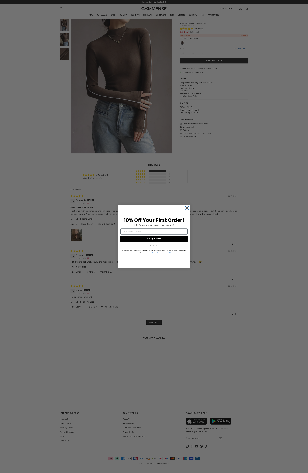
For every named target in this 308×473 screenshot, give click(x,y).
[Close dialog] (187, 208)
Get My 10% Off (154, 239)
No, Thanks (154, 246)
